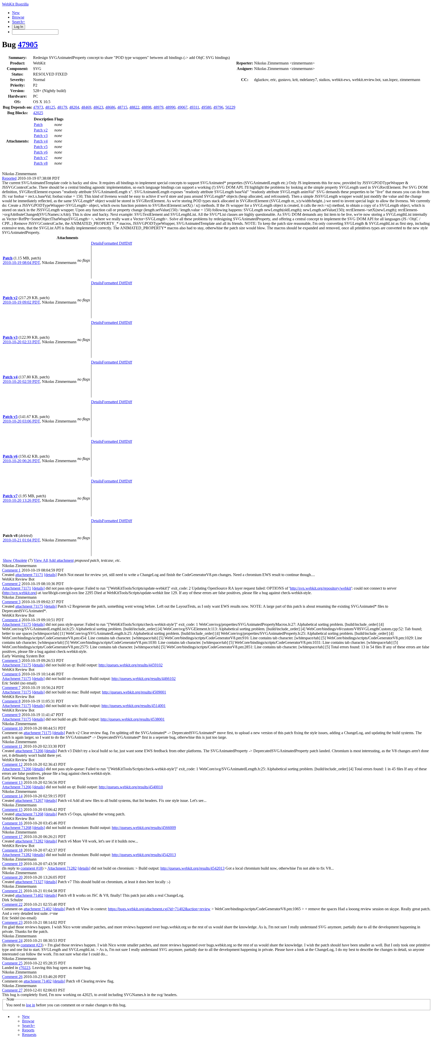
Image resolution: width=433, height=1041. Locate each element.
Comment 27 (12, 990)
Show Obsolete (15, 560)
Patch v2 (41, 130)
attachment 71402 (29, 895)
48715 (122, 107)
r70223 (24, 967)
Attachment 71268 (16, 827)
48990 (170, 107)
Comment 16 (12, 823)
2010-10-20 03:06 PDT (21, 421)
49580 (206, 107)
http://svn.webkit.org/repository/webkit (320, 588)
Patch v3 (41, 135)
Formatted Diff (114, 243)
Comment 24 (12, 940)
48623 (98, 107)
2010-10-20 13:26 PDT (21, 500)
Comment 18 (12, 850)
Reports (28, 1030)
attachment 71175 (29, 606)
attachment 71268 (29, 814)
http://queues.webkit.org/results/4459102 (130, 665)
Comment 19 (12, 864)
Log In (18, 27)
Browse (18, 17)
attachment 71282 (29, 841)
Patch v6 (41, 152)
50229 (230, 107)
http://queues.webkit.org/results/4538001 (132, 719)
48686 (110, 107)
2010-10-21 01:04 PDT (21, 540)
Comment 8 (11, 701)
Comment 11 (12, 746)
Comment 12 (12, 764)
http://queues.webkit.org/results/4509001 (134, 692)
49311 (194, 107)
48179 (62, 107)
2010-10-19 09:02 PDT (21, 302)
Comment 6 (11, 674)
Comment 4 (11, 620)
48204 (74, 107)
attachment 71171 (29, 575)
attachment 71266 (29, 751)
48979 (158, 107)
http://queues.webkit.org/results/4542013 (144, 855)
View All (41, 560)
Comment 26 (12, 977)
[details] (50, 575)
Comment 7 (11, 687)
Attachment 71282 (16, 855)
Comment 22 (12, 904)
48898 (146, 107)
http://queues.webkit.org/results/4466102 (144, 678)
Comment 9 (11, 715)
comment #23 (31, 945)
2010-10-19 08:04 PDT (21, 262)
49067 (182, 107)
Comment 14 (12, 796)
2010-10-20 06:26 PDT (21, 461)
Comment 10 (12, 728)
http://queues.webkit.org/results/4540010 (131, 787)
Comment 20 (12, 877)
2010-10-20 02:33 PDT (21, 342)
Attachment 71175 (16, 624)
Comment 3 (11, 602)
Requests (29, 1034)
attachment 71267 (29, 800)
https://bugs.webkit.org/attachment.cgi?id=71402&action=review (159, 909)
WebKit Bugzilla (15, 4)
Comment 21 (12, 891)
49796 (218, 107)
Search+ (18, 22)
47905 (28, 44)
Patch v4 (41, 141)
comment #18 (31, 868)
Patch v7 (41, 158)
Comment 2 (11, 584)
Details (96, 243)
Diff (129, 243)
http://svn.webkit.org (19, 593)
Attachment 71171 (16, 588)
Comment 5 (11, 660)
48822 (134, 107)
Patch (38, 124)
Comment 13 (12, 782)
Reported (9, 178)
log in (30, 1005)
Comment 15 (12, 809)
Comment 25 (12, 963)
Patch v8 (41, 163)
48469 (86, 107)
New (16, 13)
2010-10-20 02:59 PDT (21, 381)
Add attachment (61, 560)
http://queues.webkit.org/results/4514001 (133, 706)
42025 (38, 113)
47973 (38, 107)
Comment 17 (12, 837)
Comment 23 (12, 922)
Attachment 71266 (16, 769)
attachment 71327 (29, 882)
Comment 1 (11, 570)
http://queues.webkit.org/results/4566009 (144, 827)
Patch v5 (41, 147)
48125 (50, 107)
